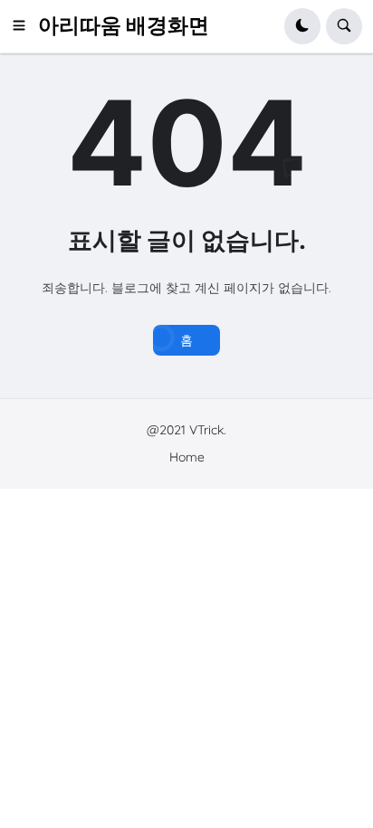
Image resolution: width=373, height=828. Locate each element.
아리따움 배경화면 (123, 25)
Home (187, 457)
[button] (24, 26)
